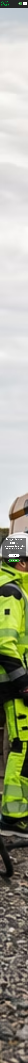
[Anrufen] (20, 3)
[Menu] (25, 3)
